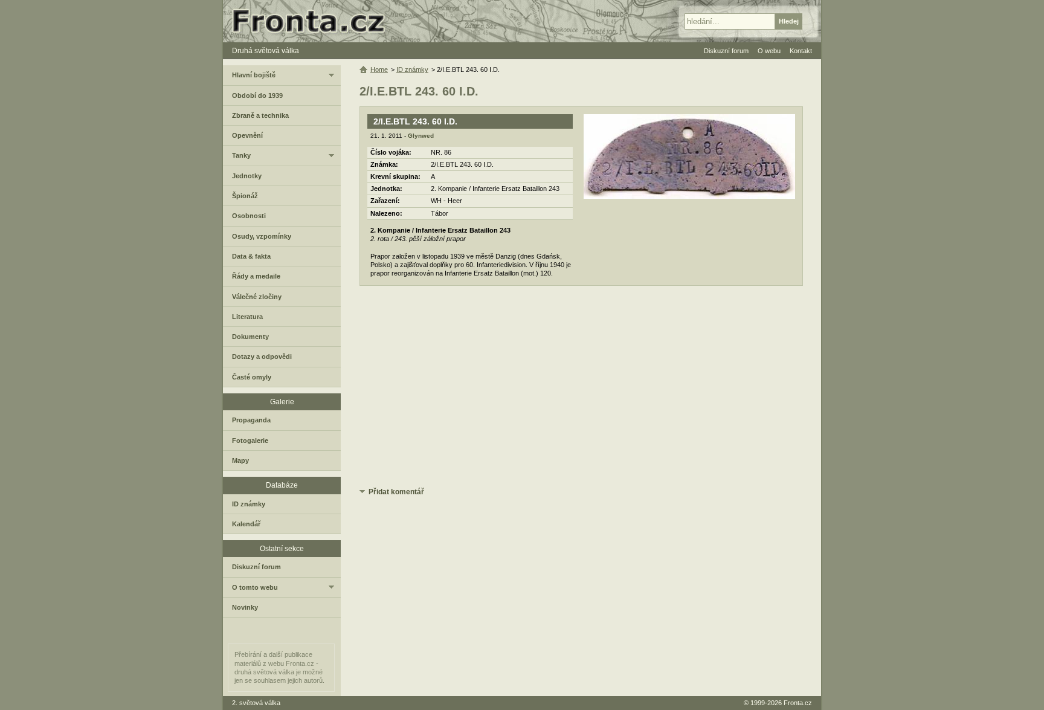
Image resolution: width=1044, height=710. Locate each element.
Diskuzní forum (256, 566)
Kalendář (246, 524)
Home (379, 69)
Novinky (245, 607)
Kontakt (801, 50)
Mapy (240, 460)
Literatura (247, 316)
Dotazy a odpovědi (262, 356)
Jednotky (247, 175)
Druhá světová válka (265, 51)
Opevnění (247, 135)
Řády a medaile (256, 276)
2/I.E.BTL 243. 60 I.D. (415, 121)
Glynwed (421, 135)
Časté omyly (251, 377)
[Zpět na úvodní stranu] (313, 21)
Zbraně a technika (260, 115)
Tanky (241, 155)
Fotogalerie (250, 440)
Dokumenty (250, 336)
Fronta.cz (798, 702)
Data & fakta (251, 256)
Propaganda (251, 420)
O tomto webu (255, 587)
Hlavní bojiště (254, 75)
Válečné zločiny (257, 296)
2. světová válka (256, 702)
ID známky (412, 69)
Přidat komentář (396, 492)
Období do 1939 (257, 95)
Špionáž (245, 195)
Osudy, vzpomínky (261, 236)
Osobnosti (249, 215)
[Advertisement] (581, 388)
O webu (769, 50)
